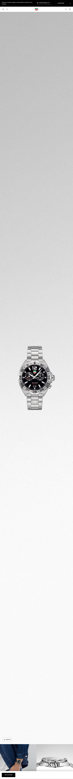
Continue (62, 3)
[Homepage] (36, 9)
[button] (65, 9)
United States (43, 2)
